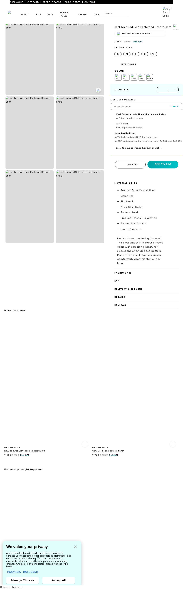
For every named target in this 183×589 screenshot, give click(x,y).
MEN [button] (38, 14)
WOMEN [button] (25, 14)
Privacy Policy (14, 572)
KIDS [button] (50, 14)
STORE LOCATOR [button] (52, 2)
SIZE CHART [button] (129, 64)
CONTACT (89, 2)
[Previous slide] (4, 379)
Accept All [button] (59, 580)
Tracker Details (30, 572)
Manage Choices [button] (22, 580)
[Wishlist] (133, 13)
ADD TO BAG (163, 164)
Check (175, 106)
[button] (75, 547)
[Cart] (152, 13)
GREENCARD (16, 2)
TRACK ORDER (73, 2)
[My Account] (142, 13)
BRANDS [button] (82, 14)
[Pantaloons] (14, 14)
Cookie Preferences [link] (11, 587)
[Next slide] (179, 379)
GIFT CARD (33, 2)
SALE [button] (97, 14)
